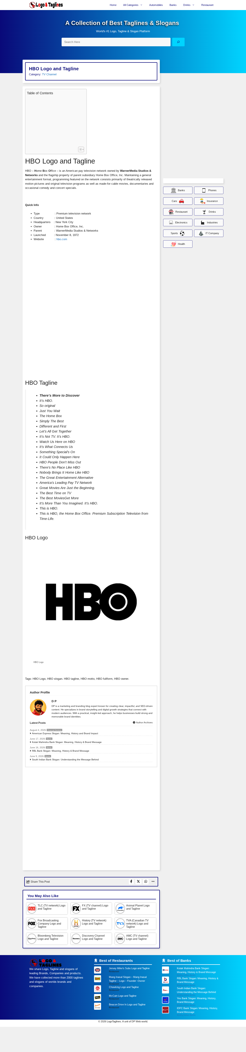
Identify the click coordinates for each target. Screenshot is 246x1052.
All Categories (130, 5)
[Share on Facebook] (131, 881)
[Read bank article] (191, 971)
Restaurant (207, 5)
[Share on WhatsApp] (146, 881)
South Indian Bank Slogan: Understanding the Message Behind (65, 759)
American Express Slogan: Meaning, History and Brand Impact (65, 733)
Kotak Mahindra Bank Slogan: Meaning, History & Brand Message (67, 742)
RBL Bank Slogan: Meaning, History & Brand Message (60, 750)
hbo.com (61, 239)
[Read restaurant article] (123, 970)
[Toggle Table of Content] (79, 149)
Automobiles (156, 5)
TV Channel (49, 74)
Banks (173, 5)
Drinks (186, 5)
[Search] (178, 42)
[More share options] (153, 881)
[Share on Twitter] (138, 881)
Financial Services (54, 730)
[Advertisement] (55, 120)
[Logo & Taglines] (46, 5)
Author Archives (144, 722)
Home (113, 5)
